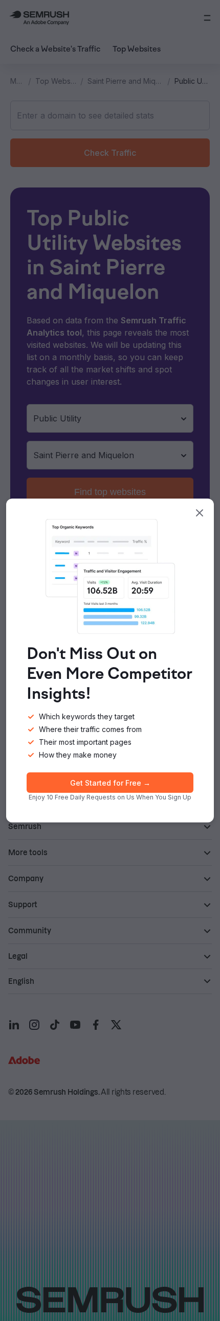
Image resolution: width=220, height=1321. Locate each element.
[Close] (199, 513)
